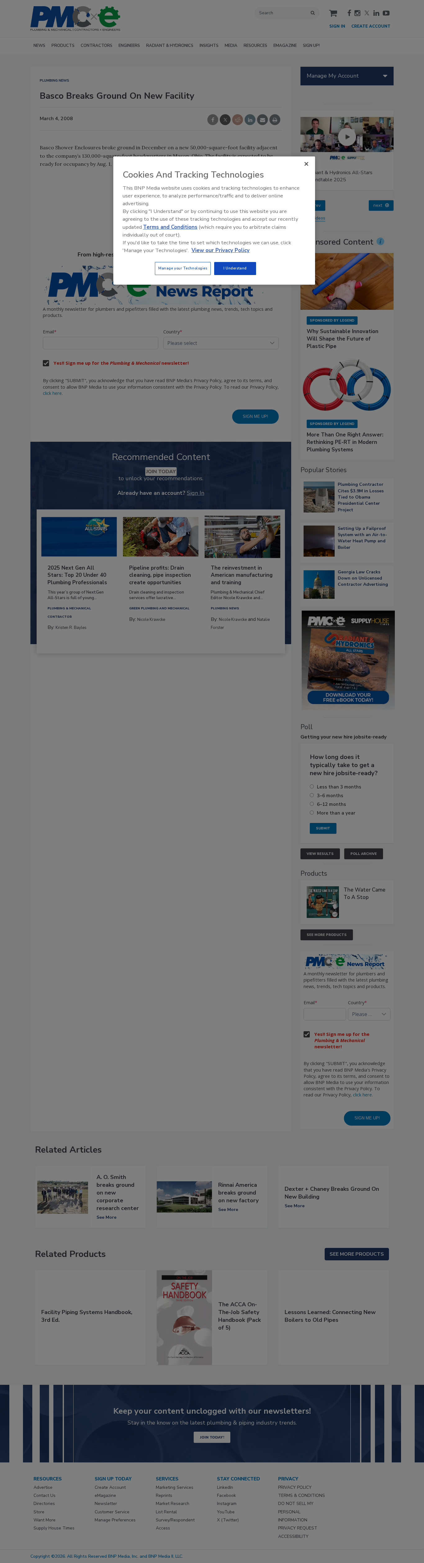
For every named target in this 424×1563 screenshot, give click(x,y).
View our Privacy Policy (221, 250)
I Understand (235, 268)
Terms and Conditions (170, 227)
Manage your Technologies (182, 268)
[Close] (306, 164)
